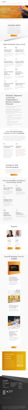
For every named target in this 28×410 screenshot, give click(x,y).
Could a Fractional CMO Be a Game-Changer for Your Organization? (13, 306)
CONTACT (19, 2)
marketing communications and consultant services (20, 150)
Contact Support (20, 383)
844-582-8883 (7, 383)
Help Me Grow (13, 35)
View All (13, 347)
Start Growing (13, 174)
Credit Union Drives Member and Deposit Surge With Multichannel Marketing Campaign (14, 278)
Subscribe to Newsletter (6, 387)
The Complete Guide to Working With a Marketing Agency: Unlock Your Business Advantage (13, 334)
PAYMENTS (25, 2)
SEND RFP (22, 2)
